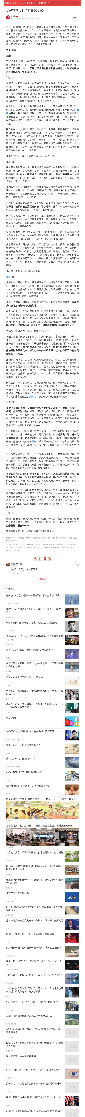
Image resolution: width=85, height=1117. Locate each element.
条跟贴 (42, 578)
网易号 (15, 3)
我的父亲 (33, 396)
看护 (34, 441)
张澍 (8, 276)
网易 (8, 3)
